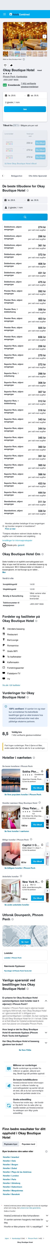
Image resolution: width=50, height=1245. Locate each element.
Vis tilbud (37, 787)
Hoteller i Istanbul (11, 1157)
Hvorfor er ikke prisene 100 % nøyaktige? (23, 1226)
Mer (4, 572)
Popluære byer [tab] (10, 1144)
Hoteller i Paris (9, 1179)
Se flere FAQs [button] (25, 1050)
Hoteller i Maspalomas (13, 1190)
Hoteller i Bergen (10, 1164)
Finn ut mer (10, 528)
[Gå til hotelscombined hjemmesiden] (19, 14)
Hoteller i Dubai (10, 1168)
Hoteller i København (12, 1186)
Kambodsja (16, 1238)
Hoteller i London (11, 1175)
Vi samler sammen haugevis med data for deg (23, 1221)
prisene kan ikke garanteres (30, 1208)
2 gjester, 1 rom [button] (12, 102)
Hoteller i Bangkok (11, 1194)
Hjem (7, 1238)
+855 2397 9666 (10, 79)
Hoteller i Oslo (9, 1160)
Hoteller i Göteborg (11, 1183)
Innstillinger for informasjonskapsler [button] (17, 540)
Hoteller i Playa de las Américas (17, 1172)
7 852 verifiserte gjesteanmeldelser (29, 85)
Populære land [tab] (28, 1144)
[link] (22, 794)
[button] (4, 14)
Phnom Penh (32, 1238)
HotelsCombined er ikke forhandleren (21, 1215)
